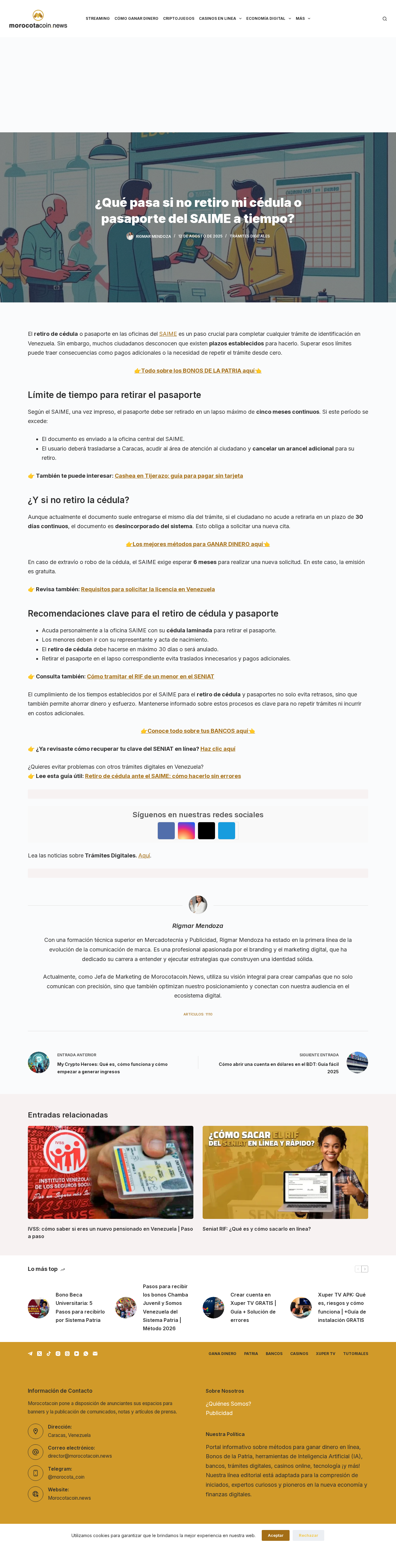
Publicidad (219, 1413)
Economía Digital (265, 18)
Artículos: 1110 (198, 1014)
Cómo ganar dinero (136, 18)
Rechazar (308, 1535)
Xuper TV (325, 1353)
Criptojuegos (178, 18)
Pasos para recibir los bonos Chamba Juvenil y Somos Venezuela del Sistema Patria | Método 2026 (165, 1307)
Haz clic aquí (217, 749)
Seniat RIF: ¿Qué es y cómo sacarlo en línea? (257, 1229)
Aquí (144, 855)
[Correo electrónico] (95, 1353)
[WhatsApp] (86, 1353)
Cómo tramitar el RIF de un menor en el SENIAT (150, 676)
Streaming (98, 18)
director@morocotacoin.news (80, 1456)
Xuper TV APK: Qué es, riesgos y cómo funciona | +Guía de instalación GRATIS (342, 1307)
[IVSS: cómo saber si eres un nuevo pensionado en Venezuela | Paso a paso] (110, 1172)
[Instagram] (58, 1353)
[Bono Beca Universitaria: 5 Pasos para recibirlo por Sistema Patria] (39, 1307)
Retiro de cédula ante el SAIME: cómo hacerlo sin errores (163, 776)
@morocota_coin (66, 1477)
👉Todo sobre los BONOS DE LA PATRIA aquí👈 (197, 370)
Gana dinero (222, 1353)
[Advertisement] (198, 83)
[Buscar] (385, 19)
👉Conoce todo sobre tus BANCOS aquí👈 (198, 731)
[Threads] (67, 1353)
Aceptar (275, 1535)
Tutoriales (355, 1353)
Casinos (299, 1353)
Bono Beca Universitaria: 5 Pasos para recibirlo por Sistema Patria (80, 1307)
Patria (251, 1353)
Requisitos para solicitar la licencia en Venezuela (148, 589)
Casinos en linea (217, 18)
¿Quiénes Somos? (228, 1403)
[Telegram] (30, 1353)
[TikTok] (48, 1353)
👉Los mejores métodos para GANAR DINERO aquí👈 (198, 544)
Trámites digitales (250, 236)
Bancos (274, 1353)
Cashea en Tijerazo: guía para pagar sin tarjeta (179, 475)
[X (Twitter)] (39, 1353)
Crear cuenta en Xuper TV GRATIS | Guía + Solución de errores (253, 1307)
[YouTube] (76, 1353)
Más (300, 18)
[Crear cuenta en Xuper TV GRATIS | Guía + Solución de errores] (213, 1307)
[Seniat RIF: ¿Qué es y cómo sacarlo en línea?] (285, 1172)
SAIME (168, 334)
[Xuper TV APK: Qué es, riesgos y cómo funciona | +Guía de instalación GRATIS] (301, 1307)
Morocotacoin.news (69, 1498)
